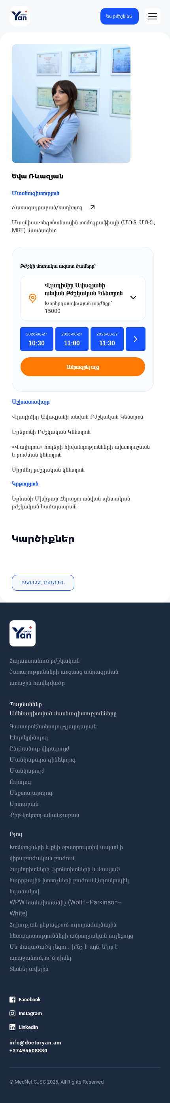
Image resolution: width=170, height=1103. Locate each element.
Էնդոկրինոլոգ (28, 737)
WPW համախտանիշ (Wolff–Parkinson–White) (65, 907)
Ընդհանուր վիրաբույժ (39, 748)
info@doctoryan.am (35, 1043)
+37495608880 (28, 1051)
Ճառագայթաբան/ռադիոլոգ (48, 207)
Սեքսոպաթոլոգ (31, 792)
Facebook (30, 1000)
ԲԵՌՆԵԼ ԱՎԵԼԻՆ (43, 583)
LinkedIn (28, 1027)
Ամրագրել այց (82, 367)
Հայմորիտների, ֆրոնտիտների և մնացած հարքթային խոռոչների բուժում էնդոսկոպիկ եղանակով (69, 880)
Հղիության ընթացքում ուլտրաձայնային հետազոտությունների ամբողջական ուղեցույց (71, 930)
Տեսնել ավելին (29, 968)
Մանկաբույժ (27, 770)
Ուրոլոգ (20, 781)
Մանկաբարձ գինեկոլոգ (42, 759)
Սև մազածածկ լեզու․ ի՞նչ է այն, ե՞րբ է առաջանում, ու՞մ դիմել (63, 952)
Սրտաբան (24, 803)
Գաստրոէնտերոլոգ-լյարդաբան (53, 726)
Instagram (30, 1013)
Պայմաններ (25, 704)
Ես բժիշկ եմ (119, 16)
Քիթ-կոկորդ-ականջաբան (44, 815)
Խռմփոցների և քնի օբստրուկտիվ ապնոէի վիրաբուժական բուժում (66, 852)
